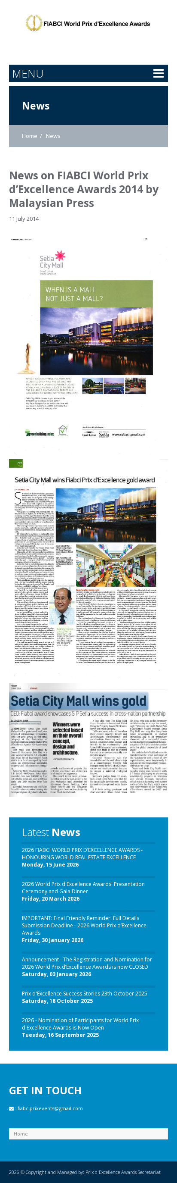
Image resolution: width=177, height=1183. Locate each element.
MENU (27, 73)
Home (29, 136)
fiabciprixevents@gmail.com (50, 1108)
